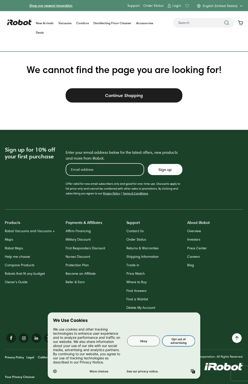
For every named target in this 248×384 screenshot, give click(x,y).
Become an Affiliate (81, 273)
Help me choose (17, 256)
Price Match (135, 273)
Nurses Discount (78, 256)
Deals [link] (40, 32)
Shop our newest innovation (51, 5)
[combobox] (203, 23)
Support (133, 5)
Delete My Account (140, 307)
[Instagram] (24, 338)
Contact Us (135, 231)
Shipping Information (142, 256)
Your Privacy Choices (20, 377)
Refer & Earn (75, 282)
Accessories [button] (145, 23)
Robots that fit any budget (25, 273)
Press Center (197, 248)
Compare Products (19, 265)
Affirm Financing (78, 231)
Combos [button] (82, 23)
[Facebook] (11, 338)
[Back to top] (237, 338)
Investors (193, 239)
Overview (194, 231)
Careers (193, 256)
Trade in (132, 265)
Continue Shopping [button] (124, 95)
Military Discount (78, 239)
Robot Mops (14, 248)
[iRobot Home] (19, 22)
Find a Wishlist (137, 299)
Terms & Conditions (135, 193)
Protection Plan (77, 265)
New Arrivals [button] (45, 23)
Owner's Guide (16, 282)
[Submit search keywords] (227, 23)
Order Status (153, 5)
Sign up (165, 169)
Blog (190, 265)
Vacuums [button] (65, 23)
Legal (30, 357)
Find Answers (136, 290)
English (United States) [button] (220, 6)
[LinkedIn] (36, 338)
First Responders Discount (85, 248)
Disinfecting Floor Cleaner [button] (112, 23)
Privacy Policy (111, 193)
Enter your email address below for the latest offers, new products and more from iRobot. (122, 155)
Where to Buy (136, 282)
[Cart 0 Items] (242, 23)
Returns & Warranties (142, 248)
